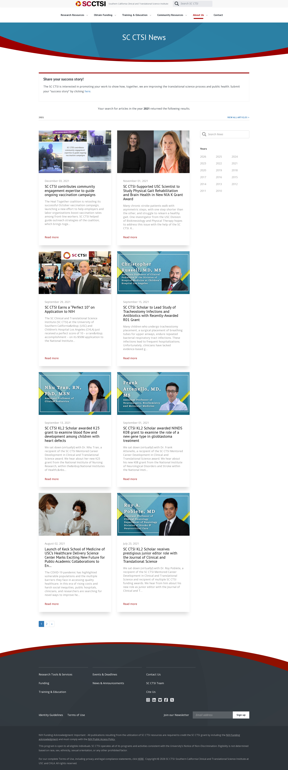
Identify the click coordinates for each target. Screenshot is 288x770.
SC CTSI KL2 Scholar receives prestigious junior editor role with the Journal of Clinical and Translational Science (150, 555)
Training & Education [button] (135, 15)
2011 (203, 191)
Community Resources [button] (170, 15)
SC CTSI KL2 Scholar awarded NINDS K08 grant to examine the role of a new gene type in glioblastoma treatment (152, 434)
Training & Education (52, 692)
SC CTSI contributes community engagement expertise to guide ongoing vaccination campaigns (70, 190)
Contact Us (153, 674)
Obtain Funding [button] (103, 15)
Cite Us (151, 692)
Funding (44, 683)
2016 (219, 177)
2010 (219, 191)
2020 (203, 170)
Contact (218, 15)
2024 (235, 156)
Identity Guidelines (51, 715)
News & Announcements (108, 683)
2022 (219, 163)
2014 (203, 184)
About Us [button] (199, 15)
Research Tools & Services (55, 674)
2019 (219, 170)
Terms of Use (76, 715)
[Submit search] (177, 4)
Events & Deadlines (105, 674)
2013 (219, 184)
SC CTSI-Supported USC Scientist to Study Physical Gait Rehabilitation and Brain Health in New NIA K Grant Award (153, 192)
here (87, 91)
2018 (235, 170)
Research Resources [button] (73, 15)
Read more (52, 237)
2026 (203, 156)
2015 (235, 177)
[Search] (204, 134)
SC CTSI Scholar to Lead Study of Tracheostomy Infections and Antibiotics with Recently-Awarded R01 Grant (150, 313)
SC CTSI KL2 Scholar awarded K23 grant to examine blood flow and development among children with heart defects (72, 434)
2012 (235, 184)
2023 (203, 163)
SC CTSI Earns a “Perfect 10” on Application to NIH (70, 309)
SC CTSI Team (155, 683)
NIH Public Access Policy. (101, 739)
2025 (219, 156)
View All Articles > (238, 117)
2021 (235, 163)
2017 (203, 177)
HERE (141, 759)
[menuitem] (75, 15)
